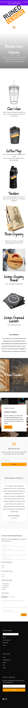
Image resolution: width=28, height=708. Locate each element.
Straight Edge (6, 585)
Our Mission (14, 335)
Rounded (5, 587)
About (4, 637)
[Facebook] (3, 699)
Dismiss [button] (18, 3)
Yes (3, 565)
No (3, 567)
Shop (4, 665)
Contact (4, 645)
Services (4, 662)
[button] (14, 27)
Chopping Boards (6, 659)
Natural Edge (6, 583)
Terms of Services (6, 640)
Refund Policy (5, 642)
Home (4, 657)
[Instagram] (6, 699)
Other (4, 589)
